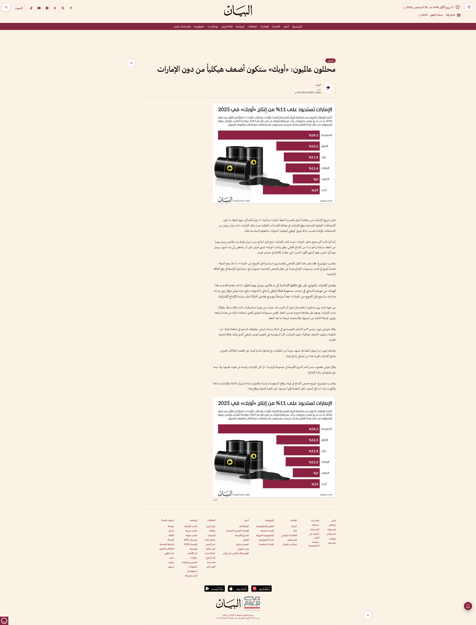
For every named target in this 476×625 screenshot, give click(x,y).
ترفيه (171, 562)
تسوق (171, 566)
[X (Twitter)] (63, 8)
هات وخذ (211, 562)
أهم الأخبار (244, 526)
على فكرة (210, 548)
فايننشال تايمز (182, 26)
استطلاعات (192, 571)
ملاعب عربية (191, 530)
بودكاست (213, 26)
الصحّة (171, 539)
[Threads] (55, 8)
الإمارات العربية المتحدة (237, 530)
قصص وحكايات (189, 562)
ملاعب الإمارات (190, 526)
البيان (318, 85)
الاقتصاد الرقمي (289, 535)
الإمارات (264, 26)
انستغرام (331, 533)
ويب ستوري (243, 548)
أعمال (294, 526)
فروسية (193, 548)
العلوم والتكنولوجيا (265, 526)
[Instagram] (47, 8)
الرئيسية (297, 26)
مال (295, 530)
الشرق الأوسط (242, 535)
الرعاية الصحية (167, 544)
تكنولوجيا (199, 26)
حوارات (193, 557)
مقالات (212, 530)
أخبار (286, 26)
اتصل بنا (315, 520)
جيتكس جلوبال (289, 544)
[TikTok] (31, 8)
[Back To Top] (368, 615)
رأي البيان (210, 526)
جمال (171, 530)
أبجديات (211, 535)
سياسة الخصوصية (314, 544)
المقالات (252, 26)
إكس (333, 520)
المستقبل (292, 539)
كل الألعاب (192, 553)
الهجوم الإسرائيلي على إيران (236, 553)
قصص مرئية (242, 544)
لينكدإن (332, 524)
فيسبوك (331, 529)
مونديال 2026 (190, 539)
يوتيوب (332, 538)
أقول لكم (211, 566)
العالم (246, 539)
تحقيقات (193, 566)
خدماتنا (315, 524)
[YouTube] (39, 8)
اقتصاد (276, 26)
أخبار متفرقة (191, 575)
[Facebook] (71, 8)
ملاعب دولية (191, 535)
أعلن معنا (314, 529)
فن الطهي (169, 553)
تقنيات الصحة (267, 530)
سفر (172, 557)
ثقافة (171, 535)
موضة (171, 526)
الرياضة (240, 26)
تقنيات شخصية (266, 544)
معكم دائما (210, 539)
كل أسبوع (210, 557)
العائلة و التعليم (167, 548)
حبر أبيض (210, 544)
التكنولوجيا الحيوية (265, 535)
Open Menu (469, 7)
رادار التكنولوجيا (266, 539)
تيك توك (332, 542)
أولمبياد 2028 (190, 544)
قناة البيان (227, 26)
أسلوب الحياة (167, 520)
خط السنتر (210, 553)
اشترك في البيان (314, 535)
